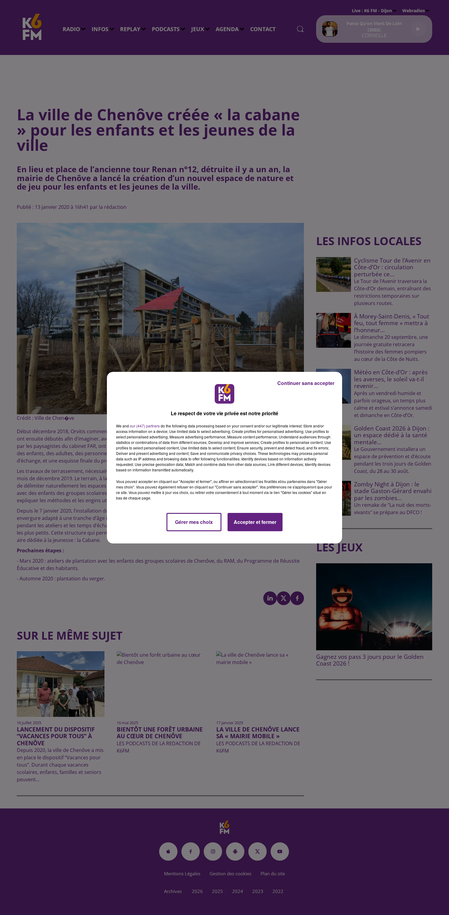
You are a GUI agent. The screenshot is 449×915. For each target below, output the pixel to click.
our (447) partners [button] (145, 425)
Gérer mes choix (194, 521)
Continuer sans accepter (305, 383)
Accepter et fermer (255, 521)
